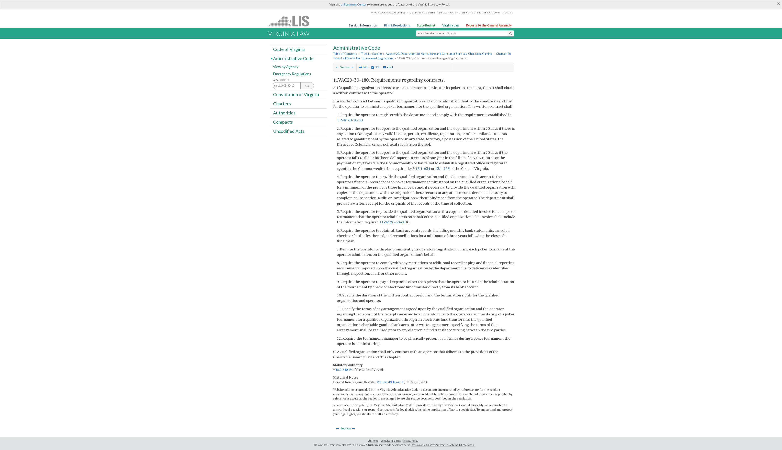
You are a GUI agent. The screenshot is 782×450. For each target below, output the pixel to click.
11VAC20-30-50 (350, 119)
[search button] (510, 33)
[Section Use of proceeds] (337, 67)
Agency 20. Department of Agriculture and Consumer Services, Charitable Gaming (439, 53)
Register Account (488, 12)
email (389, 67)
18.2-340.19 (344, 370)
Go (307, 86)
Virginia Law (450, 25)
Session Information (363, 25)
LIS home (467, 12)
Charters (282, 103)
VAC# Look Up (281, 80)
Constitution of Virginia (296, 94)
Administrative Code (293, 58)
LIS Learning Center (353, 4)
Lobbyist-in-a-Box (391, 440)
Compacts (283, 122)
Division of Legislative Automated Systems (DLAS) (438, 445)
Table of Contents (345, 53)
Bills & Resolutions (397, 25)
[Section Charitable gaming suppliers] (352, 67)
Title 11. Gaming (371, 53)
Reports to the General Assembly (489, 25)
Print (365, 67)
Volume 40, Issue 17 (390, 382)
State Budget (426, 25)
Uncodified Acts (288, 131)
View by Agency (285, 66)
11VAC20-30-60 (392, 222)
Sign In (470, 445)
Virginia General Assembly (388, 12)
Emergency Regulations (292, 73)
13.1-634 (423, 168)
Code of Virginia (289, 49)
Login (508, 12)
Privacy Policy (448, 12)
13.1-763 (442, 168)
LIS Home (373, 440)
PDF (377, 67)
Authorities (284, 112)
